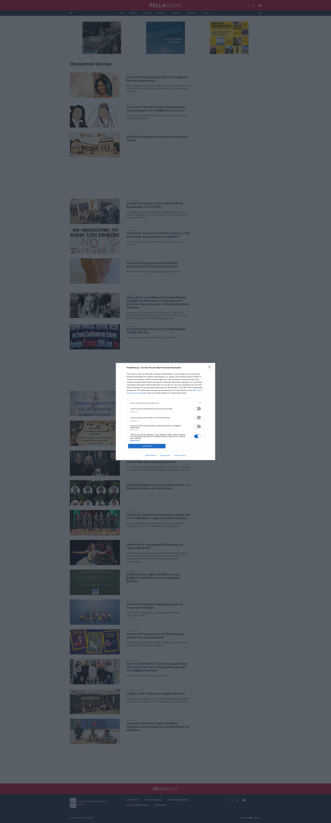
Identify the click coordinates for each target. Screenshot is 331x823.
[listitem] (165, 403)
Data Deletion (150, 455)
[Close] (210, 367)
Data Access (165, 455)
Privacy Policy (180, 455)
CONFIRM (147, 446)
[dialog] (165, 411)
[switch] (197, 408)
